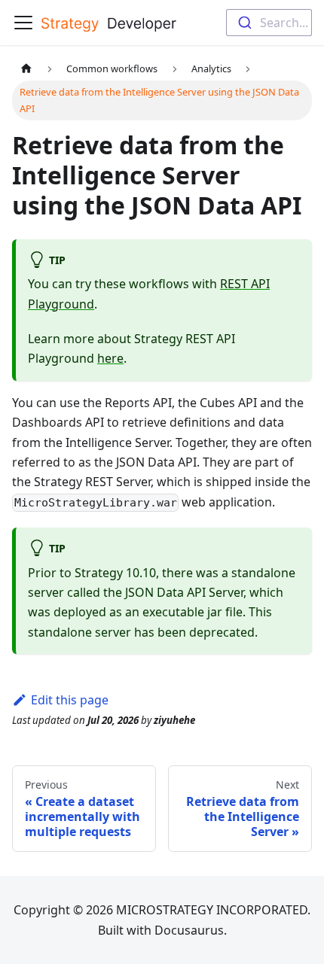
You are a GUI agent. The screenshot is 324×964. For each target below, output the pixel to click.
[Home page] (26, 69)
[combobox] (269, 22)
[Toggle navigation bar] (23, 22)
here (110, 358)
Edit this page (70, 700)
